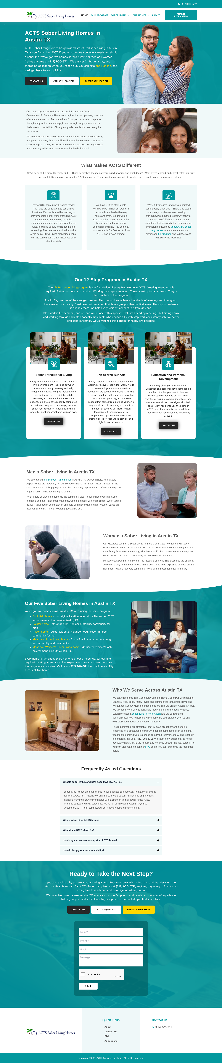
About (156, 15)
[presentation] (102, 974)
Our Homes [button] (139, 15)
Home (84, 15)
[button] (120, 15)
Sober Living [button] (119, 15)
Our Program (99, 15)
